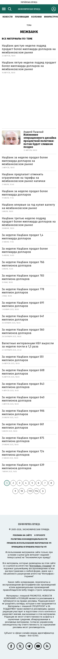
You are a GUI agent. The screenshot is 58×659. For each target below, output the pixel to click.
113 (30, 491)
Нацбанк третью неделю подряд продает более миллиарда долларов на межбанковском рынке (29, 222)
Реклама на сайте (22, 535)
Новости (7, 16)
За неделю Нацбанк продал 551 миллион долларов (23, 358)
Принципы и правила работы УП (29, 547)
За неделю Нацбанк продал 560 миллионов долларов (23, 331)
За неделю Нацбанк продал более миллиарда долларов (25, 250)
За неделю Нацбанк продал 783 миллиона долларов (23, 277)
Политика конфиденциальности (29, 539)
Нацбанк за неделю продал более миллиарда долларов (25, 193)
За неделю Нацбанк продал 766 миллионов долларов (23, 263)
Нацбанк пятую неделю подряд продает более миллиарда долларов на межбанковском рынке (29, 66)
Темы (29, 25)
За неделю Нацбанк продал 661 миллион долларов (23, 426)
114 (36, 491)
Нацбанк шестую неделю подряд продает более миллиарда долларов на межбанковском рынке (29, 49)
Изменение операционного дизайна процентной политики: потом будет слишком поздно (40, 141)
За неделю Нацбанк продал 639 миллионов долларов (23, 466)
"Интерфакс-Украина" (40, 566)
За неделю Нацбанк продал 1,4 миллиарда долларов (22, 236)
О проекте (39, 535)
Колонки (36, 16)
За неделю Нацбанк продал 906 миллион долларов (23, 412)
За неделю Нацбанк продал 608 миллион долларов (23, 372)
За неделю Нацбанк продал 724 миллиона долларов (23, 453)
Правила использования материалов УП (29, 543)
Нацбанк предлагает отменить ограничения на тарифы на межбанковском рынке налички (23, 178)
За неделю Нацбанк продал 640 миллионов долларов (23, 399)
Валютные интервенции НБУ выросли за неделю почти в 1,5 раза (28, 345)
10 (22, 491)
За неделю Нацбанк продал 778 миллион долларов (23, 291)
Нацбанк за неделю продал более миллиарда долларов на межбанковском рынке (25, 161)
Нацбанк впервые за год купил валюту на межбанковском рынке (28, 206)
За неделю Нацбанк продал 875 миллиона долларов (23, 439)
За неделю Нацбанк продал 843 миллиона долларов (23, 385)
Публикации (22, 16)
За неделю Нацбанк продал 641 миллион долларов (23, 317)
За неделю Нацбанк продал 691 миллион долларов (23, 304)
